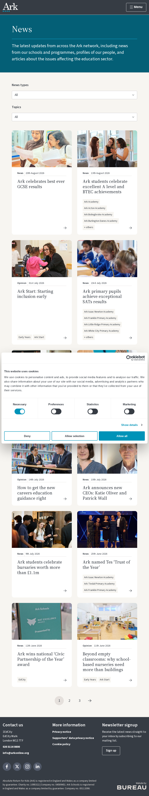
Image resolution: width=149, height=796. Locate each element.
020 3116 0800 (11, 747)
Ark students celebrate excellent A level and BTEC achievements (105, 186)
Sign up (111, 750)
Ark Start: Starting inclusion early (35, 294)
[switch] (56, 411)
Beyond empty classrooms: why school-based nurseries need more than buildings (107, 662)
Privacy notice (61, 732)
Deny (27, 435)
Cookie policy (61, 744)
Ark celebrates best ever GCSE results (41, 184)
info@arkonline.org (16, 753)
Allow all (121, 435)
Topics (17, 107)
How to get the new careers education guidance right (36, 493)
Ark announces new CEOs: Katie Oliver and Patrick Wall (105, 493)
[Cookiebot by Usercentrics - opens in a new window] (129, 358)
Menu (138, 7)
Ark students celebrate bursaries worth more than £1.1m (39, 567)
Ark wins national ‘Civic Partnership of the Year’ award (41, 659)
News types (20, 85)
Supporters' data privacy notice (73, 738)
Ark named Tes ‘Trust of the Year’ (106, 564)
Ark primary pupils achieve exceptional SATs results (102, 296)
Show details (129, 424)
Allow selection (74, 435)
